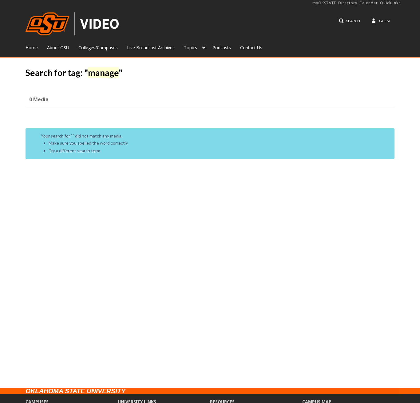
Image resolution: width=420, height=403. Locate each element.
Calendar (368, 3)
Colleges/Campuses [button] (98, 47)
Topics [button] (190, 47)
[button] (349, 20)
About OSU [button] (58, 47)
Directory (347, 3)
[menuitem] (36, 47)
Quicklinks (390, 3)
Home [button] (32, 47)
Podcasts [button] (221, 47)
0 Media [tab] (39, 99)
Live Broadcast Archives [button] (151, 47)
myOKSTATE (324, 3)
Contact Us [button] (251, 47)
